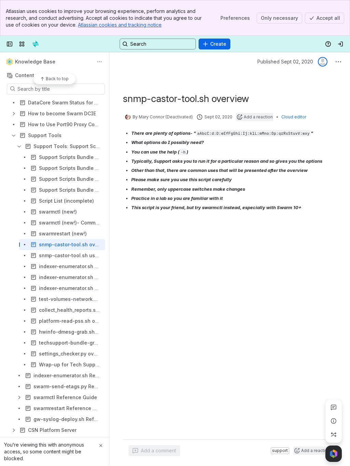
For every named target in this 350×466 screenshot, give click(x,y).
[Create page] (333, 434)
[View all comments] (333, 407)
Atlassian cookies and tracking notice (120, 25)
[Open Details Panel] (333, 421)
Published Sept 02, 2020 (285, 61)
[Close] (101, 445)
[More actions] (99, 62)
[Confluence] (35, 44)
